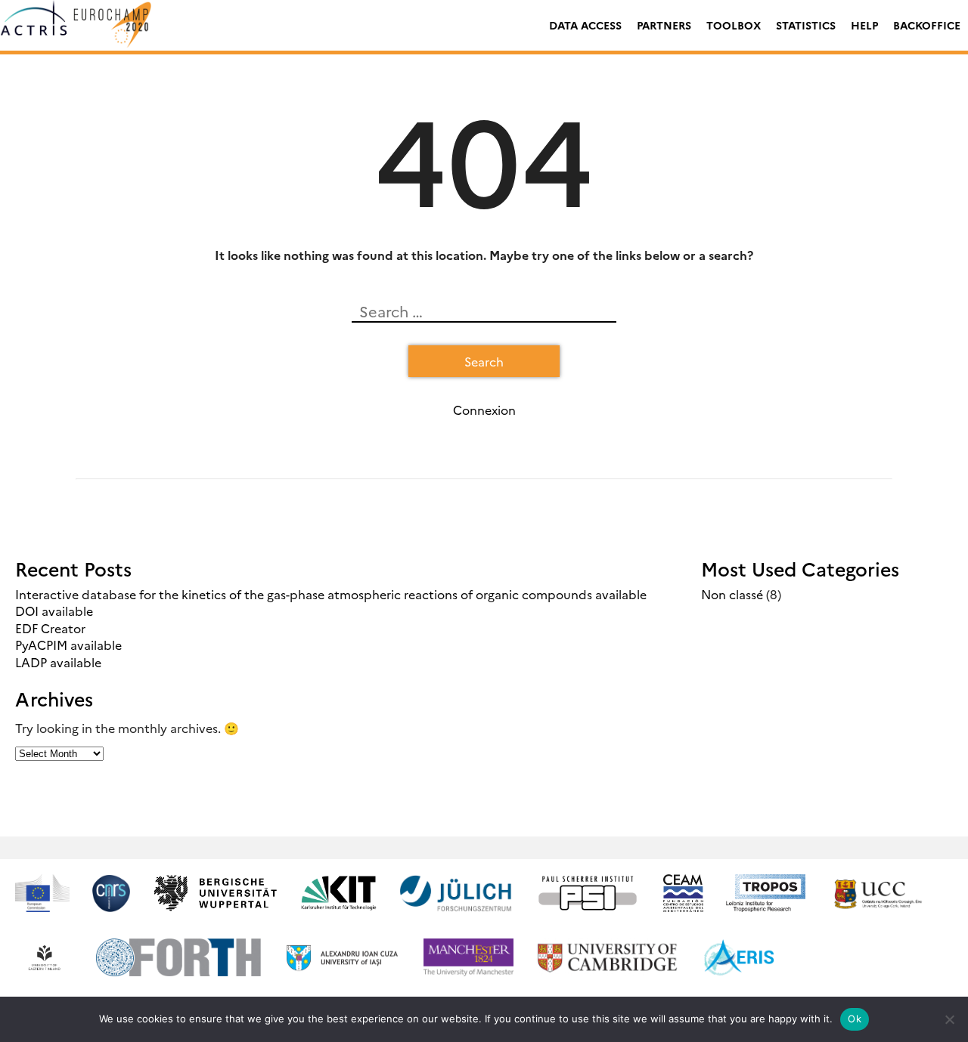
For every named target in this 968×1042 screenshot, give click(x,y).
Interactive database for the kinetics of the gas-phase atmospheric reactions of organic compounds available (331, 594)
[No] (949, 1019)
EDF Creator (50, 628)
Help (864, 24)
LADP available (58, 662)
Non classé (732, 594)
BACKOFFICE (926, 24)
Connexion (484, 409)
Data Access (585, 24)
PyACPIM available (68, 644)
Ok (854, 1019)
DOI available (54, 610)
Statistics (806, 24)
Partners (664, 24)
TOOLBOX (733, 24)
